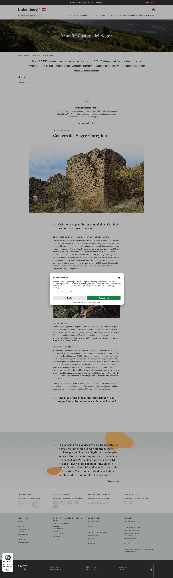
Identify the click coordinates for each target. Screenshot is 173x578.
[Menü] (11, 554)
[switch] (8, 569)
